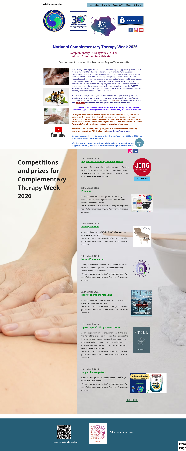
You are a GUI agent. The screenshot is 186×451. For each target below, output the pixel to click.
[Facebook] (135, 151)
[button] (97, 5)
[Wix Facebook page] (131, 30)
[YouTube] (141, 30)
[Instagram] (130, 151)
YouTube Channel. (96, 138)
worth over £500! (94, 235)
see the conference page (119, 131)
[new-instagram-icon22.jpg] (136, 30)
